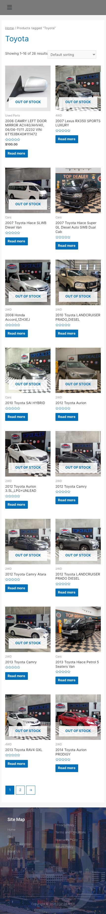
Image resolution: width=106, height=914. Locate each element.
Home (9, 28)
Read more (16, 153)
